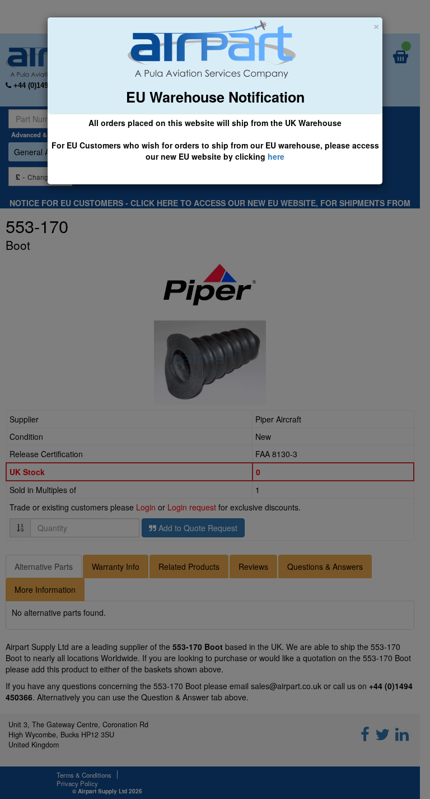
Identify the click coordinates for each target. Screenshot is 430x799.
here (276, 156)
